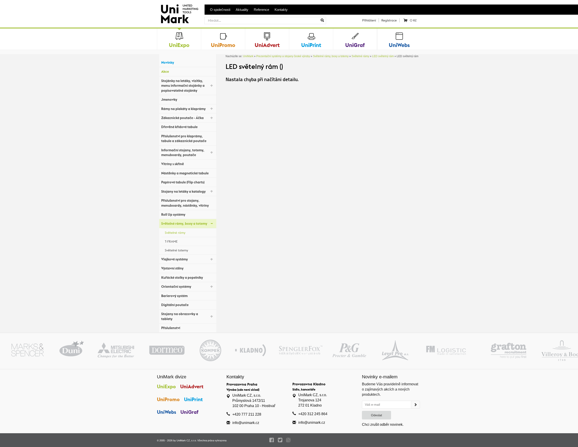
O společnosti (220, 10)
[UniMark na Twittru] (280, 440)
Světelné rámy (175, 232)
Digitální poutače (175, 305)
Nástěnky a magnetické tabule (185, 173)
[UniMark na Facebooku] (271, 440)
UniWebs (166, 412)
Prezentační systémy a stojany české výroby (283, 56)
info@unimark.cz (245, 423)
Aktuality (242, 10)
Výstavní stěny (172, 268)
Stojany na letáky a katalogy (183, 191)
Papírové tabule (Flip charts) (183, 182)
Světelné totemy (176, 250)
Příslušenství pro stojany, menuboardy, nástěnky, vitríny (185, 202)
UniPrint (193, 399)
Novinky (167, 62)
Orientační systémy (176, 286)
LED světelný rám (383, 56)
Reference (261, 10)
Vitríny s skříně (172, 164)
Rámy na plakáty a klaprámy (183, 109)
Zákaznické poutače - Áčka (182, 118)
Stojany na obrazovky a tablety (179, 316)
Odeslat (376, 415)
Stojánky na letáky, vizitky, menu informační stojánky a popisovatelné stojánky (183, 86)
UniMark (248, 56)
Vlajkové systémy (174, 259)
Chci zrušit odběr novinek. (382, 424)
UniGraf (189, 412)
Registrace (389, 20)
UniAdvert (191, 386)
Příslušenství (170, 328)
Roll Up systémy (173, 214)
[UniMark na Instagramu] (288, 440)
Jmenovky (169, 99)
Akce (165, 71)
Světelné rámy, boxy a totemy (184, 223)
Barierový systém (174, 296)
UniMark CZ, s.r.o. (187, 440)
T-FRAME (171, 241)
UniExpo (166, 386)
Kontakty (281, 10)
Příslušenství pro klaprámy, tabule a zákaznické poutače (183, 138)
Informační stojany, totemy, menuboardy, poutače (182, 152)
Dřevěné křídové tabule (179, 127)
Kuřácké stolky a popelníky (182, 277)
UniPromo (168, 399)
